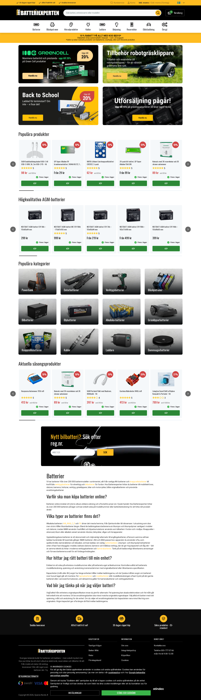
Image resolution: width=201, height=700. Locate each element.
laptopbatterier (85, 576)
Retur (91, 655)
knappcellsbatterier (138, 481)
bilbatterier (90, 484)
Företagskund (95, 660)
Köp (34, 183)
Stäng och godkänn (126, 693)
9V (80, 523)
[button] (179, 2)
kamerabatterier (104, 549)
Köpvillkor (125, 655)
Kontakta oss (160, 645)
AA (64, 523)
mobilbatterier (102, 576)
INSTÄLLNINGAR (74, 693)
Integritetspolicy (128, 650)
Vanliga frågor (95, 645)
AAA (69, 523)
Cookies (125, 660)
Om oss (124, 645)
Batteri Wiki (94, 650)
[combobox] (112, 13)
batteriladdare (111, 543)
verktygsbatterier (62, 484)
